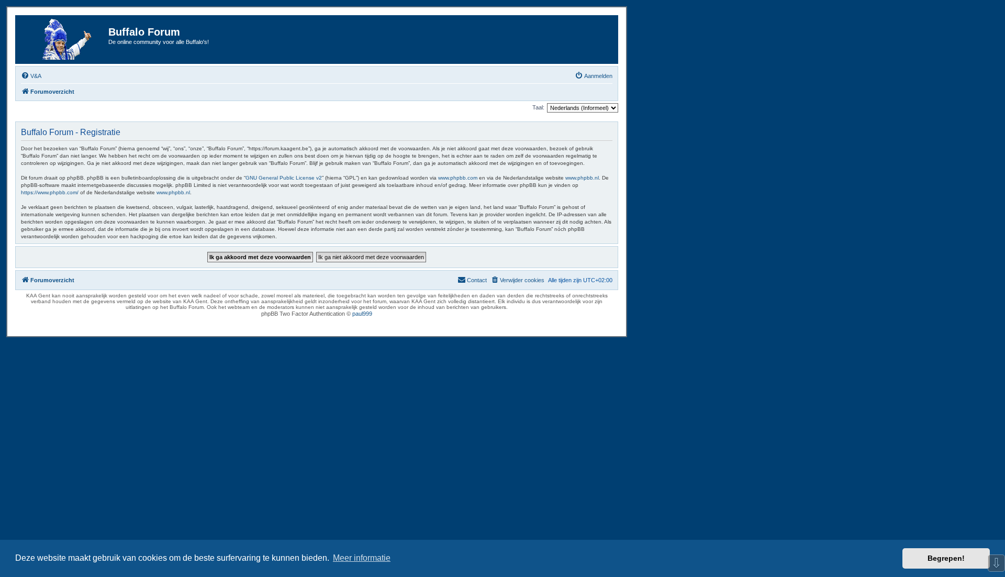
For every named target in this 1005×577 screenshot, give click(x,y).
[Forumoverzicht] (63, 39)
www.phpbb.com (457, 178)
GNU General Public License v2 (283, 178)
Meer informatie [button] (361, 557)
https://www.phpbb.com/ (50, 192)
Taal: (538, 107)
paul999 (362, 313)
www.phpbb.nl (582, 178)
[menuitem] (31, 76)
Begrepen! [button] (946, 558)
